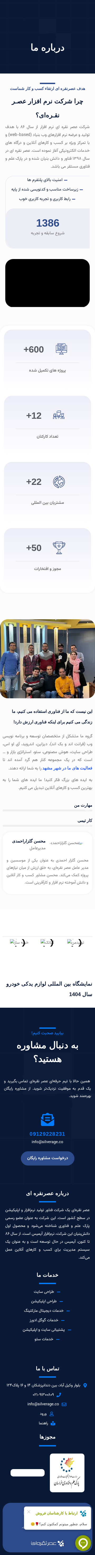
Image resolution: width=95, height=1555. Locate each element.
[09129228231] (47, 1119)
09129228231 (47, 1134)
